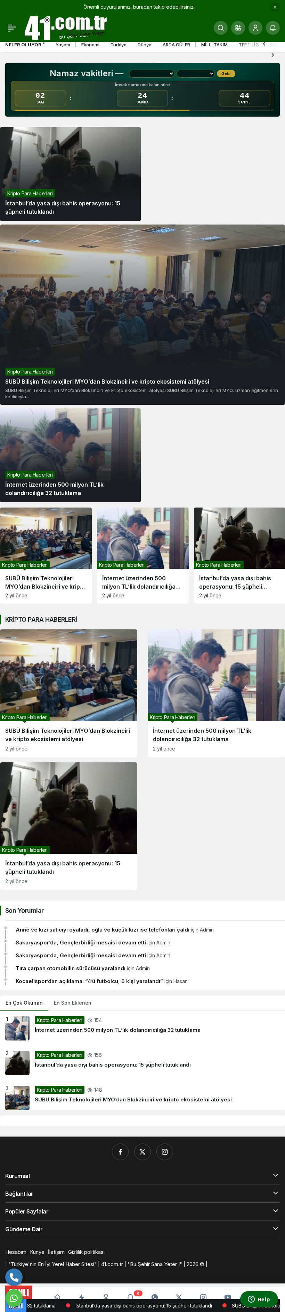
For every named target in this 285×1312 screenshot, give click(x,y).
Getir (226, 73)
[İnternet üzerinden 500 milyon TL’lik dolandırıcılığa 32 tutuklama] (70, 455)
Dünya (145, 44)
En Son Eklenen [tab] (72, 1003)
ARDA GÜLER (176, 44)
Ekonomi (90, 44)
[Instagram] (164, 1152)
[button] (238, 28)
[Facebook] (120, 1152)
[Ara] (221, 28)
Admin (207, 930)
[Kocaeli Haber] (66, 27)
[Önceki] (264, 43)
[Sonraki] (273, 54)
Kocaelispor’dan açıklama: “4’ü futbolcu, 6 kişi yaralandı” (89, 981)
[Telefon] (14, 1277)
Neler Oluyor (23, 44)
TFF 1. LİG (249, 44)
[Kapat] (275, 7)
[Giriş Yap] (255, 28)
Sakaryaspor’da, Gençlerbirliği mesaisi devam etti (81, 942)
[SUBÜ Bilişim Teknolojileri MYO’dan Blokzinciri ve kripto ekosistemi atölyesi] (142, 315)
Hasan (180, 981)
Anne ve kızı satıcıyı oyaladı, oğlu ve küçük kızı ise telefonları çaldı (102, 929)
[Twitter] (142, 1152)
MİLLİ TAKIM (214, 44)
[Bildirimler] (273, 28)
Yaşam (63, 44)
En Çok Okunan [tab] (24, 1003)
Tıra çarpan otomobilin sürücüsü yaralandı (70, 968)
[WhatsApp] (14, 1298)
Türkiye (119, 44)
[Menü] (12, 28)
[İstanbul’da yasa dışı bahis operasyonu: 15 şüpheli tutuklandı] (70, 174)
